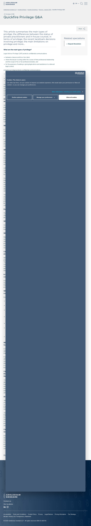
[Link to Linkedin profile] (5, 507)
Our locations (8, 504)
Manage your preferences (44, 97)
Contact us (7, 501)
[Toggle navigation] (85, 3)
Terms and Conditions (19, 514)
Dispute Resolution (74, 44)
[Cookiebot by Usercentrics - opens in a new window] (76, 73)
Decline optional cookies (19, 97)
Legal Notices (49, 514)
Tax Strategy (72, 514)
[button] (81, 4)
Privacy (40, 514)
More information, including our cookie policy (66, 91)
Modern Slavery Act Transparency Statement (17, 516)
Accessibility (7, 514)
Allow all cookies (71, 97)
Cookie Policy (32, 514)
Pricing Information (60, 514)
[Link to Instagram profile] (7, 507)
